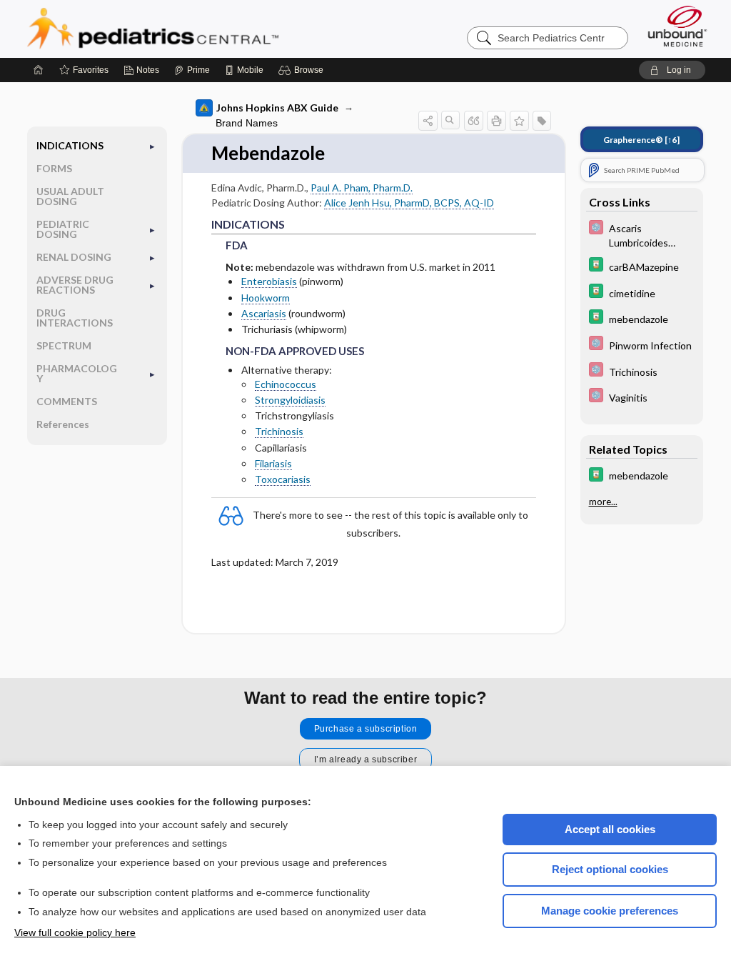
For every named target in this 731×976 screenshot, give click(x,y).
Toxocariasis (283, 479)
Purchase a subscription (366, 729)
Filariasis (273, 463)
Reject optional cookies (610, 869)
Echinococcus (285, 384)
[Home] (39, 70)
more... (603, 501)
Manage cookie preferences (609, 911)
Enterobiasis (269, 281)
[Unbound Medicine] (677, 26)
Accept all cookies (610, 829)
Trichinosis (279, 431)
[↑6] (641, 139)
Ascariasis (263, 313)
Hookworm (265, 298)
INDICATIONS (70, 145)
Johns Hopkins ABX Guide (277, 107)
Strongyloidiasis (290, 400)
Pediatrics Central (204, 28)
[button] (303, 70)
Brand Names (247, 123)
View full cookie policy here (75, 932)
